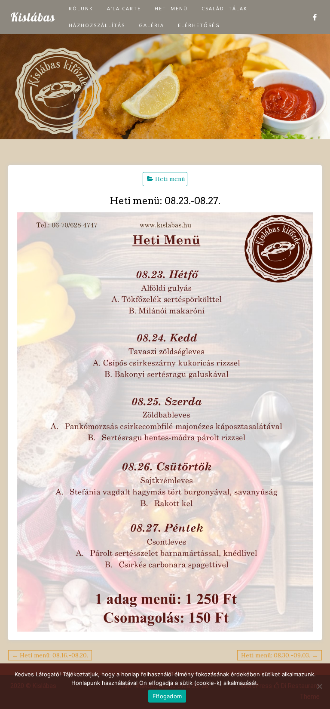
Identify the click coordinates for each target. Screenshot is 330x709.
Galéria (151, 25)
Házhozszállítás (97, 25)
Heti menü (171, 8)
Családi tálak (225, 8)
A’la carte (124, 8)
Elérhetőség (199, 25)
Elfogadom (167, 696)
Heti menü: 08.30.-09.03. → (279, 655)
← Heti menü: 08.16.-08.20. (50, 655)
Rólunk (81, 8)
